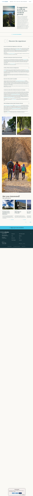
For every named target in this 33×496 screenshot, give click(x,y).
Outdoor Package (12, 63)
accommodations (14, 99)
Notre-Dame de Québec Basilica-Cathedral (9, 97)
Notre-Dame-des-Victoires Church (15, 94)
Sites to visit (18, 1)
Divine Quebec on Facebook (16, 246)
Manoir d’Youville (25, 59)
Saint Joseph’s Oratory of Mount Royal (8, 105)
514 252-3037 (3, 237)
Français (30, 1)
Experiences (11, 1)
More (14, 491)
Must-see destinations (24, 1)
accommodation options (11, 53)
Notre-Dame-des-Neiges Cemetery (16, 108)
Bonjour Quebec (10, 246)
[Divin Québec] (5, 1)
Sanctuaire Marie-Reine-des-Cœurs (20, 80)
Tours (15, 1)
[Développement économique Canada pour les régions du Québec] (22, 243)
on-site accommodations (18, 105)
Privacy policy (23, 246)
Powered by (21, 494)
